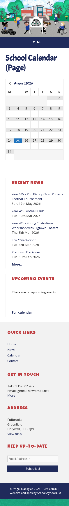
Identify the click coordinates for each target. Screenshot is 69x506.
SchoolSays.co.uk (47, 493)
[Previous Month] (10, 83)
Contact (12, 361)
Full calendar (22, 312)
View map (14, 434)
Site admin (50, 489)
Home (11, 344)
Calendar (14, 355)
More (11, 395)
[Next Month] (59, 83)
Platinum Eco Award (26, 252)
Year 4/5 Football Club (28, 211)
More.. (17, 264)
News (11, 349)
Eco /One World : (24, 240)
